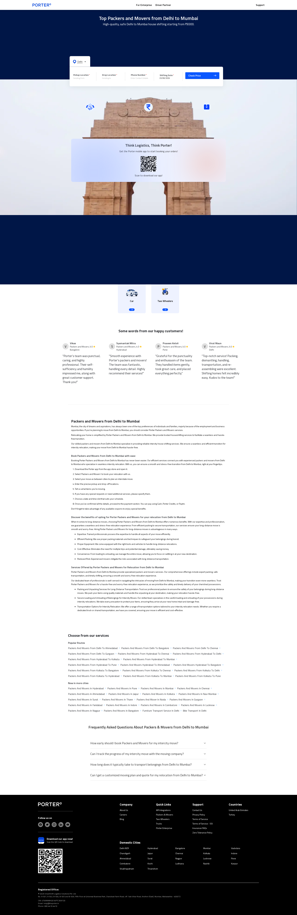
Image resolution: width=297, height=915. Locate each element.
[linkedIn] (60, 824)
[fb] (40, 824)
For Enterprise (144, 5)
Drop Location (109, 74)
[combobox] (82, 78)
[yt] (67, 824)
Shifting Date (166, 75)
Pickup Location (81, 74)
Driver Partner (163, 5)
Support (260, 5)
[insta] (54, 824)
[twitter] (47, 824)
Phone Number (138, 74)
